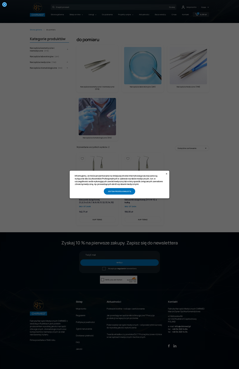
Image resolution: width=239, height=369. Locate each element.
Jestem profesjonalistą (119, 191)
